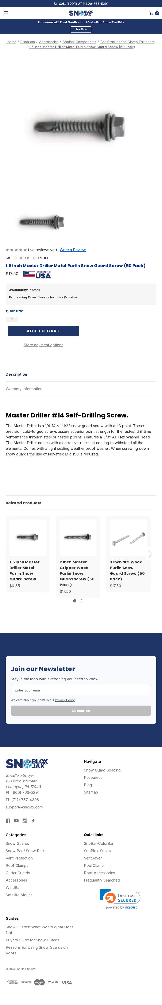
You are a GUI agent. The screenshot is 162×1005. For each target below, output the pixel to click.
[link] (120, 899)
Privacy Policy (65, 700)
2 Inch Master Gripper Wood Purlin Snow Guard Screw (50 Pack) (77, 573)
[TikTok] (33, 821)
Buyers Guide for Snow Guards (32, 940)
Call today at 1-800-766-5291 (83, 3)
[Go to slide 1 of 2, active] (74, 600)
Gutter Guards (18, 873)
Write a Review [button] (73, 250)
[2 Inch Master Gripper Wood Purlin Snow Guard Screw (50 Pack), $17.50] (78, 538)
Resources (93, 777)
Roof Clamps (17, 865)
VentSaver (93, 858)
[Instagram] (25, 821)
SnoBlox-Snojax (98, 851)
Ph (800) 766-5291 (22, 792)
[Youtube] (16, 821)
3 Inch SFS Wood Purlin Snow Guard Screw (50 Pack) (127, 570)
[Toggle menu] (6, 13)
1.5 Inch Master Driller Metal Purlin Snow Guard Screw (24, 570)
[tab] (81, 503)
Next (150, 553)
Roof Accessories (99, 873)
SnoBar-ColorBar (98, 843)
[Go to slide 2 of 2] (81, 600)
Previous (6, 553)
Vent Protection (19, 858)
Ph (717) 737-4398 (22, 800)
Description (16, 374)
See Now (81, 29)
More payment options (43, 345)
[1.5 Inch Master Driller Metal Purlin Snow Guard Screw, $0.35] (28, 538)
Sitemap (91, 792)
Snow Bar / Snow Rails (25, 851)
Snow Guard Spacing (102, 770)
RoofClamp (94, 865)
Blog (88, 785)
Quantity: (14, 311)
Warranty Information (24, 389)
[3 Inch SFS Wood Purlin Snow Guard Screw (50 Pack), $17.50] (128, 538)
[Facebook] (8, 821)
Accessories (16, 880)
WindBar (13, 887)
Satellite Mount (19, 895)
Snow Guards (17, 843)
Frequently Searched (102, 880)
